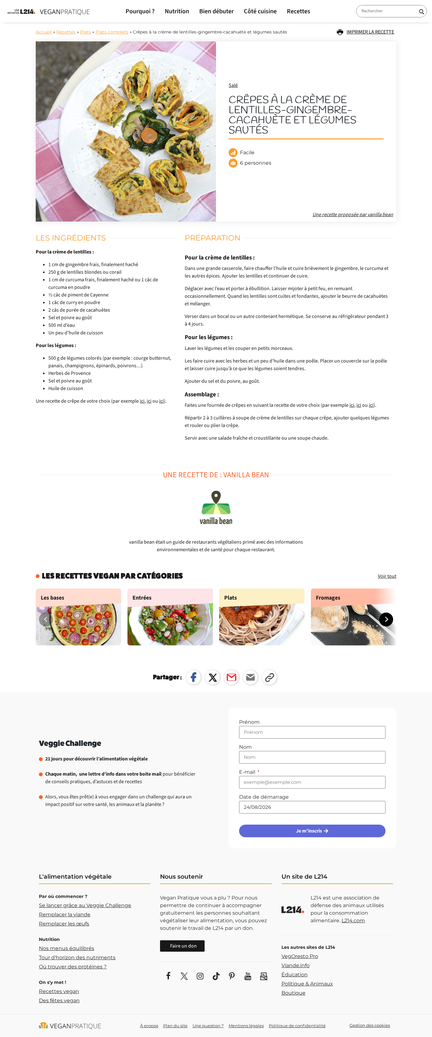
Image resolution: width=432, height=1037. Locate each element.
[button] (386, 619)
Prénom (249, 722)
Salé (233, 85)
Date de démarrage (264, 797)
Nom (245, 747)
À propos (149, 1025)
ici (142, 401)
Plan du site (175, 1025)
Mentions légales (246, 1025)
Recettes (298, 11)
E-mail (247, 772)
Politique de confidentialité (297, 1025)
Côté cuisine (260, 11)
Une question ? (208, 1025)
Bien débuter (216, 11)
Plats (85, 31)
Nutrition (177, 11)
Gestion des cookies (369, 1025)
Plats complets (112, 31)
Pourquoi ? (140, 11)
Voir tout (387, 576)
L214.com (353, 921)
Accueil (44, 31)
